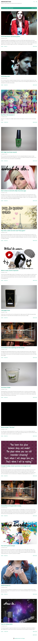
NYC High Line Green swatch (9, 152)
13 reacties (6, 631)
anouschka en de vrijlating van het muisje (12, 347)
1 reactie (5, 46)
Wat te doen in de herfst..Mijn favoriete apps (13, 190)
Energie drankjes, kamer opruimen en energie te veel (16, 466)
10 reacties (6, 122)
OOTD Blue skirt (5, 76)
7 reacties (6, 594)
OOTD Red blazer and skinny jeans (10, 36)
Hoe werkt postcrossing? (8, 545)
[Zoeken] (34, 1)
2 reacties (6, 160)
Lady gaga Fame (5, 310)
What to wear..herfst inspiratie (9, 270)
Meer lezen (35, 46)
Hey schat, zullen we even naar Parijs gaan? (13, 230)
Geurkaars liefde (5, 387)
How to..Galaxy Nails (7, 624)
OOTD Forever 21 (5, 585)
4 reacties (6, 515)
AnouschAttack (6, 1)
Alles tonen (34, 8)
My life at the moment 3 (8, 115)
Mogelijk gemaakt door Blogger (19, 638)
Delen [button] (2, 46)
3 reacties (6, 200)
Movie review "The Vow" (8, 427)
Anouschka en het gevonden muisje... (11, 506)
